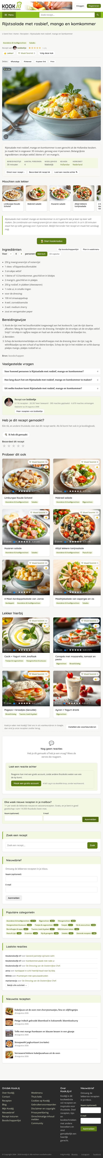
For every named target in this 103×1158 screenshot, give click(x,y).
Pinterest (27, 61)
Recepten (24, 33)
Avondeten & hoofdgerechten (14, 43)
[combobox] (67, 15)
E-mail (46, 813)
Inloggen (80, 6)
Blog (4, 1104)
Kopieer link (41, 61)
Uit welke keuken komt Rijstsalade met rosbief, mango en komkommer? (43, 388)
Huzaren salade (13, 548)
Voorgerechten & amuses (36, 661)
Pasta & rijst (87, 552)
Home (16, 33)
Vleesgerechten (66, 921)
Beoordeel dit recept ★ (39, 172)
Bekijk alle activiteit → (17, 985)
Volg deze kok (46, 53)
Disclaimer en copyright (43, 1108)
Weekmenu (37, 1092)
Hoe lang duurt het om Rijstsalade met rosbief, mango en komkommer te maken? (48, 379)
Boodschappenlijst (11, 1120)
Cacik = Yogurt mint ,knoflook (20, 656)
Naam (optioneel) (11, 813)
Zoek (92, 845)
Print (52, 61)
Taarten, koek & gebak (28, 714)
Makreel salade (63, 497)
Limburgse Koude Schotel (18, 497)
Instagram (85, 1154)
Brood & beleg (75, 663)
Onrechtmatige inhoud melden (42, 1118)
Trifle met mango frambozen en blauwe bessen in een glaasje (44, 1031)
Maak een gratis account (26, 783)
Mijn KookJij (8, 1108)
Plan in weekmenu (91, 249)
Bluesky (74, 1154)
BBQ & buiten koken (68, 929)
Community (37, 1123)
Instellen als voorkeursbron (82, 727)
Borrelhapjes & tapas (17, 929)
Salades (32, 43)
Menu (11, 14)
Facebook (97, 1154)
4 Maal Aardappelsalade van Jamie (24, 598)
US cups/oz (54, 254)
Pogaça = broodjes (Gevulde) (20, 709)
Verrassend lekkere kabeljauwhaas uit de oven (37, 1053)
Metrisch (41, 254)
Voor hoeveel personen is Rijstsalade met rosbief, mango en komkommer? (44, 371)
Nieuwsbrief (8, 1112)
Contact (6, 1096)
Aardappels (9, 603)
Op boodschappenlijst (68, 249)
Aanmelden (90, 819)
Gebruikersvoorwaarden (43, 1104)
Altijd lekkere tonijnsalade (69, 548)
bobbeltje (31, 399)
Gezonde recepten (86, 933)
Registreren (94, 6)
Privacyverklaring (40, 1112)
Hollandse (64, 164)
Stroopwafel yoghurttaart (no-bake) (32, 1042)
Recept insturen (10, 1116)
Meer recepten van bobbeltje (29, 411)
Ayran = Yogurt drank (67, 709)
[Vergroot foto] (5, 136)
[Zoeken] (98, 15)
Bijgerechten (88, 502)
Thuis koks (36, 1096)
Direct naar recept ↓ (16, 172)
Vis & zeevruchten (85, 925)
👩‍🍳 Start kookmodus (51, 241)
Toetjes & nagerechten (14, 661)
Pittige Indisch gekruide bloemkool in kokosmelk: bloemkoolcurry (46, 1020)
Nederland (77, 164)
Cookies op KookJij (40, 1100)
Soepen (67, 925)
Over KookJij (8, 1092)
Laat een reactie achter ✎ (66, 172)
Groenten (31, 933)
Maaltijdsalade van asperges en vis (74, 598)
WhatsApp (15, 61)
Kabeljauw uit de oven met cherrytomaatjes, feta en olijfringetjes (46, 1009)
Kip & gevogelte (49, 933)
